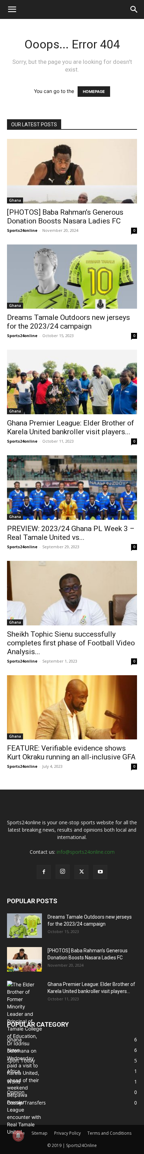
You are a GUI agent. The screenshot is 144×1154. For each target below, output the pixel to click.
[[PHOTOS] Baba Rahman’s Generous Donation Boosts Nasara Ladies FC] (72, 171)
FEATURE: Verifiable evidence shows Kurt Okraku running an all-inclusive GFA (71, 752)
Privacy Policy (67, 1133)
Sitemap (39, 1133)
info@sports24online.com (86, 851)
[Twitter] (81, 872)
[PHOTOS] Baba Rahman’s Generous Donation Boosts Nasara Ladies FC (65, 216)
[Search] (134, 9)
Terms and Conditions (109, 1133)
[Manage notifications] (18, 1135)
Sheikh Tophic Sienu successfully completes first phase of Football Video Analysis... (71, 643)
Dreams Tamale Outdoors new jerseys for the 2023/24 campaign (68, 321)
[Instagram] (63, 872)
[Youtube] (100, 872)
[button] (12, 9)
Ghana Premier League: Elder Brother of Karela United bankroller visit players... (70, 427)
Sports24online (22, 230)
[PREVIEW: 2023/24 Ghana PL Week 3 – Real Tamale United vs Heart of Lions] (72, 487)
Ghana (15, 200)
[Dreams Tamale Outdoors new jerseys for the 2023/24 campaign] (72, 276)
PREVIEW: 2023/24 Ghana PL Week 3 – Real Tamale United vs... (71, 533)
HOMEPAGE (94, 91)
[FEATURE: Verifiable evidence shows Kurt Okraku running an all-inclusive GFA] (72, 707)
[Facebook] (44, 872)
